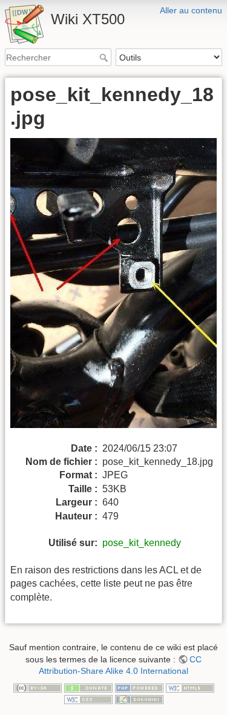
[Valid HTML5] (190, 687)
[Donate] (88, 687)
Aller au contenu (191, 10)
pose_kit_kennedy (141, 543)
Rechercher (105, 57)
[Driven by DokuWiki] (139, 698)
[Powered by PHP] (139, 687)
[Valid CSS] (88, 698)
